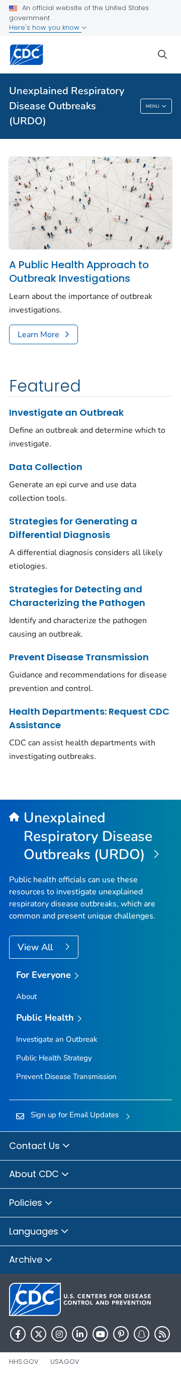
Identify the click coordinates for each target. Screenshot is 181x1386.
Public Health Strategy (54, 1058)
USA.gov (64, 1361)
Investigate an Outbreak (66, 412)
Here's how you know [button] (45, 27)
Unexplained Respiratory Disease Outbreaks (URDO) (66, 106)
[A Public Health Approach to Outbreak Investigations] (90, 203)
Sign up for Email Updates (75, 1115)
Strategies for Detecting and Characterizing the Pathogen (77, 596)
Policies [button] (27, 1202)
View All (36, 947)
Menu (152, 106)
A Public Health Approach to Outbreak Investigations (79, 271)
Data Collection (45, 466)
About (26, 996)
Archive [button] (27, 1259)
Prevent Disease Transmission (79, 657)
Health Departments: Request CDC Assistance (89, 718)
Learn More (38, 334)
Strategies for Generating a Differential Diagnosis (73, 528)
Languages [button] (35, 1231)
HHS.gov (24, 1361)
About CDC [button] (35, 1174)
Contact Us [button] (35, 1145)
